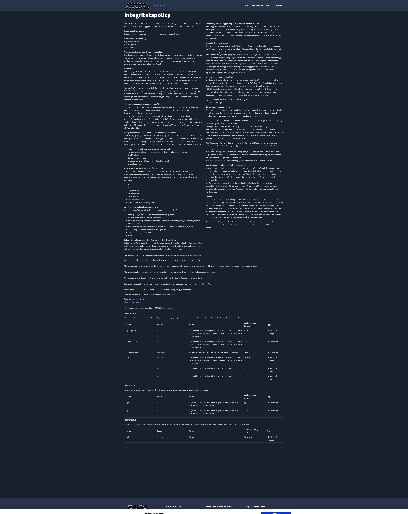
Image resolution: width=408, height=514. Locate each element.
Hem (246, 5)
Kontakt (278, 5)
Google (160, 330)
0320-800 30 (161, 5)
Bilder (268, 5)
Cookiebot (168, 308)
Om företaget (257, 5)
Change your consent (132, 302)
